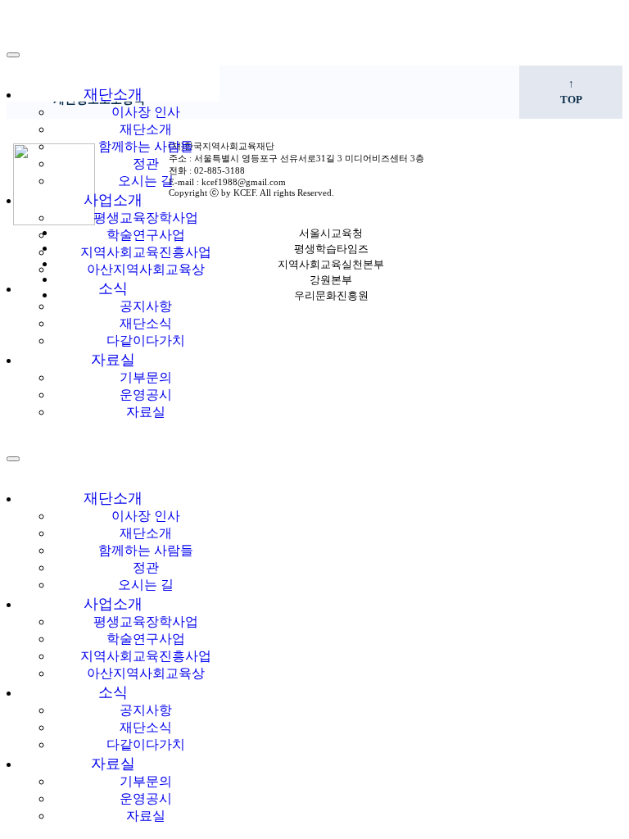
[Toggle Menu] (13, 458)
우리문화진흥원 (331, 296)
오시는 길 (146, 181)
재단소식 (146, 323)
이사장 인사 (145, 112)
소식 (113, 288)
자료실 (113, 359)
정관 (146, 163)
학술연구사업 (145, 235)
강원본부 (331, 280)
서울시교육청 (331, 233)
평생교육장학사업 (145, 217)
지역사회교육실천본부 (331, 264)
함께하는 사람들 (145, 146)
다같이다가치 (145, 340)
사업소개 (113, 200)
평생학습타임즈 (331, 249)
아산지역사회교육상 (146, 269)
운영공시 (146, 394)
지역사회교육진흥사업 (145, 252)
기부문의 (146, 377)
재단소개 (113, 94)
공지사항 (146, 306)
